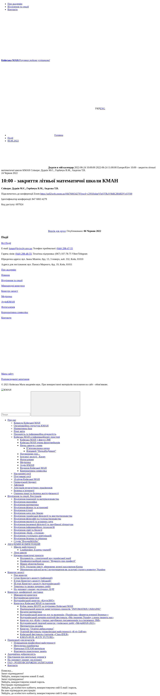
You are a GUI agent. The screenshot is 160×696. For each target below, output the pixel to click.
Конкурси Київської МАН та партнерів (34, 603)
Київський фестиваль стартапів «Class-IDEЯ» (44, 634)
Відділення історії (23, 510)
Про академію (15, 4)
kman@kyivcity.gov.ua (20, 248)
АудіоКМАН (8, 301)
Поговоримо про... (30, 454)
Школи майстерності (25, 547)
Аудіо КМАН (27, 465)
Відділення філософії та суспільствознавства (37, 518)
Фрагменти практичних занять (30, 651)
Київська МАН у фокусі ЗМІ (35, 439)
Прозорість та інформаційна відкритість (35, 434)
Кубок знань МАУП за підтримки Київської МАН (46, 606)
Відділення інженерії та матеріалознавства (36, 499)
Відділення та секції (18, 6)
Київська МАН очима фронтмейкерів (40, 442)
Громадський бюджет (25, 482)
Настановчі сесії (22, 473)
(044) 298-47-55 (65, 248)
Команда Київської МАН (27, 422)
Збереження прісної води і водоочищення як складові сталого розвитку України (62, 569)
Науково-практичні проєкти (29, 555)
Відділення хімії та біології (28, 530)
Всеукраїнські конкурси (26, 597)
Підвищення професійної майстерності (34, 642)
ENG (102, 108)
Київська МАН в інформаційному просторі (37, 437)
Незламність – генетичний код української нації (45, 558)
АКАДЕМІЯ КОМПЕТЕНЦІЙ (24, 544)
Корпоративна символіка (14, 312)
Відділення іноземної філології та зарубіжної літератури (43, 524)
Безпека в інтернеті (24, 490)
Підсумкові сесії (22, 476)
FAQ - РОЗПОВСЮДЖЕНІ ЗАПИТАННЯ (30, 662)
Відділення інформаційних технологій (34, 527)
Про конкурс (20, 575)
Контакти (13, 9)
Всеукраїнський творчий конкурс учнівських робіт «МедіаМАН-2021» (57, 623)
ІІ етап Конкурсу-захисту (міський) (32, 580)
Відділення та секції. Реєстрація (24, 496)
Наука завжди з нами (31, 445)
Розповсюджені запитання (15, 379)
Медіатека (6, 296)
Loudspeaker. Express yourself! (35, 549)
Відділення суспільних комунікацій (33, 535)
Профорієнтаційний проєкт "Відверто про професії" (48, 561)
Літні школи (20, 552)
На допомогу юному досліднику (25, 659)
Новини (5, 275)
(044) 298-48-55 (23, 253)
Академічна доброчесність (22, 654)
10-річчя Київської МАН (27, 479)
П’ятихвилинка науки (38, 448)
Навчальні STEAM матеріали (29, 648)
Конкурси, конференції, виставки (25, 592)
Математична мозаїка (31, 626)
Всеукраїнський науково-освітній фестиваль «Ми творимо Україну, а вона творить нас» (67, 617)
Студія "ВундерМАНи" (26, 541)
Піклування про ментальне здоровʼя (27, 657)
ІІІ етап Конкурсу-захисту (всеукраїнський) (37, 583)
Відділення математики (26, 504)
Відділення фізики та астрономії (31, 507)
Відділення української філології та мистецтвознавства (43, 516)
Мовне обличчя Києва (32, 564)
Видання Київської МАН (33, 468)
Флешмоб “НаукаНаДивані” (41, 451)
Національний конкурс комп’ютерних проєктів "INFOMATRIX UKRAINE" (60, 609)
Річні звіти (19, 431)
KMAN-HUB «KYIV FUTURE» (37, 637)
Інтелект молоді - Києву (32, 456)
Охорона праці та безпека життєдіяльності (36, 493)
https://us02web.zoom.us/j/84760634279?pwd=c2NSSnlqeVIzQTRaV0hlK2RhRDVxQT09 (86, 193)
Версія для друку (57, 231)
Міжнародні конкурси (13, 285)
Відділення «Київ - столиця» (29, 532)
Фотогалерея (8, 307)
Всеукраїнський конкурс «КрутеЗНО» (34, 600)
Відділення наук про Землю (28, 513)
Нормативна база (23, 428)
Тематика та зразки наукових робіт (32, 586)
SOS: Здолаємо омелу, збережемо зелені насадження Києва (51, 566)
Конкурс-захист (9, 291)
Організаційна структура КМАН (31, 425)
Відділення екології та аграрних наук (33, 521)
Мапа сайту (7, 373)
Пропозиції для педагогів (21, 640)
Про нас (12, 420)
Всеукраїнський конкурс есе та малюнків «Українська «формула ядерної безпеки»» (64, 614)
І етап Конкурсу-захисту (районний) (33, 578)
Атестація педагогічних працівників (33, 487)
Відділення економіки (25, 501)
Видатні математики (31, 611)
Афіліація (19, 485)
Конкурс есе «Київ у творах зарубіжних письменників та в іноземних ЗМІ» (60, 620)
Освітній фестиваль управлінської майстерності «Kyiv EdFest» (53, 631)
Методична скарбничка (26, 645)
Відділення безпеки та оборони (30, 538)
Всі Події (6, 243)
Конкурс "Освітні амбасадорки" (37, 628)
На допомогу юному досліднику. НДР (34, 589)
